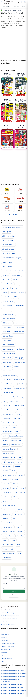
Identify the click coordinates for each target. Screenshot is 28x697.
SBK (14, 518)
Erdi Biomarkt (6, 388)
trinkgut (4, 540)
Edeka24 (5, 384)
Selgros (18, 527)
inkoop (17, 432)
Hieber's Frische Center (9, 423)
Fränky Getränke (14, 401)
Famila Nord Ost (7, 392)
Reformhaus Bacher (8, 510)
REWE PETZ (5, 518)
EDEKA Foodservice (8, 314)
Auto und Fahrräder (6, 658)
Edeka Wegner (6, 371)
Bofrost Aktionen (7, 266)
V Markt (12, 540)
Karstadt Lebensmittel (16, 436)
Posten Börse (6, 501)
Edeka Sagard (21, 349)
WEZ (12, 549)
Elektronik (16, 7)
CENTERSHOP (16, 275)
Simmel (12, 531)
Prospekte (4, 622)
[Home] (2, 10)
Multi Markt (15, 479)
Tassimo (20, 531)
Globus (18, 414)
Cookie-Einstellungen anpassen (10, 616)
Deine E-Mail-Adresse (8, 584)
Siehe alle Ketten (14, 215)
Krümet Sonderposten (9, 449)
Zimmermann (6, 558)
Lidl (3, 462)
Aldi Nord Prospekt (8, 245)
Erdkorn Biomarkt (19, 388)
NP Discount (6, 497)
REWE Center (6, 514)
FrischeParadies (19, 405)
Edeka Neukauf (7, 340)
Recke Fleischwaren (8, 505)
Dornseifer (15, 288)
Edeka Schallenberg (8, 353)
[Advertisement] (14, 44)
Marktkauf (18, 466)
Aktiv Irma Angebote (8, 236)
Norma (22, 492)
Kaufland (7, 127)
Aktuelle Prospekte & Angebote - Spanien (12, 693)
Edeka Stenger (6, 362)
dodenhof (5, 288)
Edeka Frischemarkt (8, 318)
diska (17, 284)
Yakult (19, 553)
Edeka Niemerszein (8, 345)
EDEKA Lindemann (8, 336)
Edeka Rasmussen (8, 349)
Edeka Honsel (6, 327)
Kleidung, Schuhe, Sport (8, 643)
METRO (14, 471)
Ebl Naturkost (6, 297)
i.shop (14, 427)
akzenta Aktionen (7, 240)
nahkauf (14, 488)
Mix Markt (5, 479)
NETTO (22, 488)
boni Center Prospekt (9, 271)
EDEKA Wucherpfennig (9, 375)
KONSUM (5, 445)
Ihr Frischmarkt (7, 432)
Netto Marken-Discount (9, 492)
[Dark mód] (18, 2)
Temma (11, 536)
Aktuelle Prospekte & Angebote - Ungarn (12, 670)
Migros (21, 475)
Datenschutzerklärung (7, 613)
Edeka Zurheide (19, 379)
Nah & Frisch (17, 484)
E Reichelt (13, 292)
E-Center (21, 292)
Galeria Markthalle (8, 410)
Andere (3, 661)
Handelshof (6, 418)
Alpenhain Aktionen (8, 253)
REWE (20, 510)
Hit (21, 423)
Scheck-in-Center (7, 523)
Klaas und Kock (16, 440)
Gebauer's (20, 410)
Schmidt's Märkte (7, 527)
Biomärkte (4, 652)
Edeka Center (6, 310)
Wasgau (4, 549)
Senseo (4, 531)
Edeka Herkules (19, 323)
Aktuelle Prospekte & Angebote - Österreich (13, 673)
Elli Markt (22, 384)
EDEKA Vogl (17, 366)
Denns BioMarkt (20, 101)
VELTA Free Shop (7, 545)
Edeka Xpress (6, 379)
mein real (5, 471)
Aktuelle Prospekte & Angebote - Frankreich (13, 690)
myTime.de (5, 484)
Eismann (13, 384)
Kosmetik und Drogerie (7, 646)
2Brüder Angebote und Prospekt (12, 227)
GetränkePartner (7, 414)
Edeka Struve (6, 366)
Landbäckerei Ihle (8, 453)
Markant (19, 462)
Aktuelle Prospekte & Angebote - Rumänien (13, 676)
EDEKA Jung (6, 332)
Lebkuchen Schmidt (8, 458)
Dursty (4, 292)
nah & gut (5, 488)
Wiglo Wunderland (8, 553)
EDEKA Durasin (17, 10)
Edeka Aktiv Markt (8, 301)
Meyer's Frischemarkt (9, 475)
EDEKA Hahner (7, 323)
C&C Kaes (22, 271)
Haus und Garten (6, 640)
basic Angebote (7, 262)
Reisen (3, 655)
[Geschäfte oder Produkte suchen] (22, 2)
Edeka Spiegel (18, 358)
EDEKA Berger (19, 305)
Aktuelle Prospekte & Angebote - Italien (12, 687)
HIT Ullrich (5, 427)
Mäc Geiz (11, 462)
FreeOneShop (6, 405)
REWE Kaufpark (18, 514)
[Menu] (25, 2)
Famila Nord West (8, 397)
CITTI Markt (7, 75)
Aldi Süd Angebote (8, 249)
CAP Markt (5, 275)
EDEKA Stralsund (19, 362)
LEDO (19, 458)
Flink (3, 401)
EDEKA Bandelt (7, 305)
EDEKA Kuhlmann (18, 332)
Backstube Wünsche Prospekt (11, 258)
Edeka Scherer (6, 358)
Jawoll (4, 436)
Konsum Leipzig (16, 445)
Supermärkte (6, 7)
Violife (18, 545)
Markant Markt (7, 466)
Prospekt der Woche (11, 606)
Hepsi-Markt (16, 418)
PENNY (15, 497)
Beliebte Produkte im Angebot (9, 619)
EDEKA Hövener (19, 327)
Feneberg (20, 397)
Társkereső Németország (8, 625)
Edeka (16, 297)
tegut (4, 536)
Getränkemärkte (5, 649)
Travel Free (20, 536)
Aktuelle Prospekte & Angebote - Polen (12, 684)
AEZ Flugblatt (6, 232)
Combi (15, 279)
